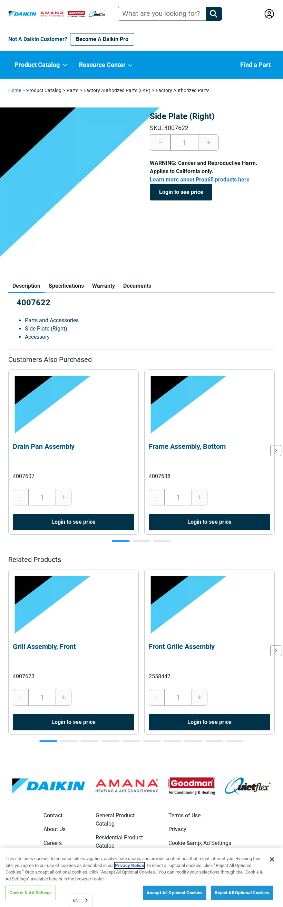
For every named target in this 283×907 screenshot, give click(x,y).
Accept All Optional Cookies (175, 892)
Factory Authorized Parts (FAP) (117, 90)
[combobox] (80, 900)
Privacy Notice (129, 865)
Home (14, 90)
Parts (72, 90)
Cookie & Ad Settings (30, 892)
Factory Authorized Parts (182, 90)
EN (75, 900)
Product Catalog (43, 90)
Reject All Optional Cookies (242, 892)
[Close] (272, 859)
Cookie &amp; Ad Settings (199, 843)
